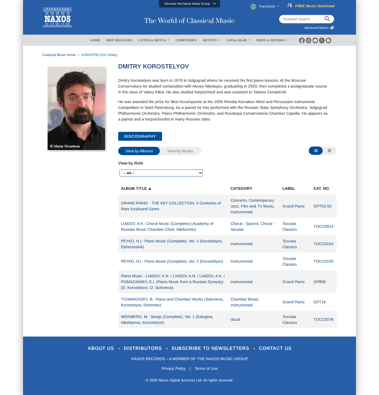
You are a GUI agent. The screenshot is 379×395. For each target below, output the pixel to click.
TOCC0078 (323, 319)
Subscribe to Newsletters (211, 348)
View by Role (130, 163)
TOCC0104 (323, 244)
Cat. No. (322, 188)
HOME (95, 40)
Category (241, 188)
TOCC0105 (323, 261)
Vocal (235, 319)
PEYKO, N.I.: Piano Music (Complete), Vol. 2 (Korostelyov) (172, 261)
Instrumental (241, 244)
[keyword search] (327, 19)
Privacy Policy (173, 368)
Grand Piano (293, 206)
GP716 (320, 302)
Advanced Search (317, 27)
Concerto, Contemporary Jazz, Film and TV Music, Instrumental (253, 206)
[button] (189, 3)
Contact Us (275, 348)
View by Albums (139, 151)
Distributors (143, 348)
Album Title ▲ (136, 188)
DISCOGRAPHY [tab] (140, 136)
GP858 (320, 281)
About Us (102, 348)
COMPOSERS (186, 40)
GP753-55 (323, 206)
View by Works (180, 151)
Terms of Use (206, 368)
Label (288, 188)
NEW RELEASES (119, 40)
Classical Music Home (59, 55)
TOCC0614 (323, 226)
